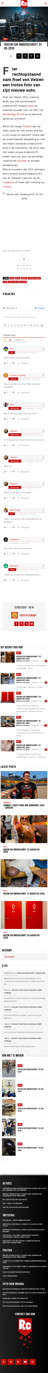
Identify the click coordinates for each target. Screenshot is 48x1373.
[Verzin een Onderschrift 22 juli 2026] (9, 1127)
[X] (25, 56)
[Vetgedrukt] (5, 325)
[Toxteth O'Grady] (15, 615)
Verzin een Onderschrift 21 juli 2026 (30, 1148)
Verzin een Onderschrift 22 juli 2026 (31, 1129)
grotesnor (14, 539)
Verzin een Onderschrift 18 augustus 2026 (28, 746)
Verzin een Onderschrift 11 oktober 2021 (31, 973)
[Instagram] (21, 624)
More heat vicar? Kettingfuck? (15, 1298)
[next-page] (8, 1161)
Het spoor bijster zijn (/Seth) (15, 1199)
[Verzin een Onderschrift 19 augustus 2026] (8, 721)
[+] (37, 325)
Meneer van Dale (23, 661)
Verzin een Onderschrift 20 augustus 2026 (28, 697)
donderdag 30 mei (13, 114)
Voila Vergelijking (10, 1276)
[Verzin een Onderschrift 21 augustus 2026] (8, 678)
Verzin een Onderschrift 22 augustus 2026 (28, 657)
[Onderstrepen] (11, 325)
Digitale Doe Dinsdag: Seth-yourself (18, 1302)
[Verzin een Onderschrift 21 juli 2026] (9, 1147)
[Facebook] (19, 56)
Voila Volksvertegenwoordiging (16, 1272)
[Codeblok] (27, 325)
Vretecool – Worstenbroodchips (17, 1220)
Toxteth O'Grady (18, 375)
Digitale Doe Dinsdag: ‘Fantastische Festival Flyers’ (24, 1289)
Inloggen (41, 308)
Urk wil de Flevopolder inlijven (16, 1207)
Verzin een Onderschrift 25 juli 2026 (31, 1070)
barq (31, 105)
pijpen (24, 278)
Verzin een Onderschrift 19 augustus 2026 (28, 721)
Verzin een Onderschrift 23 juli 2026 (31, 1109)
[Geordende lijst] (18, 325)
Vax (6, 1024)
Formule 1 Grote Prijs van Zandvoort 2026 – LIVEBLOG (23, 806)
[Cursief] (8, 325)
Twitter (7, 186)
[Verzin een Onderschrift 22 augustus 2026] (8, 657)
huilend (27, 126)
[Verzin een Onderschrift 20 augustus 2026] (8, 697)
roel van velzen (34, 278)
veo (5, 282)
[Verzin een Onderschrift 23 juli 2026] (9, 1108)
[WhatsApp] (37, 56)
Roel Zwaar (15, 510)
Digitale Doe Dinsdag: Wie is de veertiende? (20, 1306)
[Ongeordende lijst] (21, 325)
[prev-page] (3, 1161)
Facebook (8, 182)
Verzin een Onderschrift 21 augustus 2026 (28, 679)
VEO (5, 39)
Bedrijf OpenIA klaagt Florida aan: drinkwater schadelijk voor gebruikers (22, 1195)
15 (46, 725)
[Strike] (14, 325)
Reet (12, 404)
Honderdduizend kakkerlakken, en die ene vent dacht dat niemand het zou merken (25, 1189)
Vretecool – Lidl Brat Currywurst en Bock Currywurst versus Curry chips (21, 1236)
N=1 (12, 349)
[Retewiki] (32, 1362)
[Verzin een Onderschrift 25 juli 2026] (9, 1068)
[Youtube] (31, 624)
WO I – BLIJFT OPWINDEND (12, 1203)
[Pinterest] (31, 56)
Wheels (7, 802)
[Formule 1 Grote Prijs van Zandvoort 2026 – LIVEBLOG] (24, 785)
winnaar (22, 160)
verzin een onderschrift (17, 282)
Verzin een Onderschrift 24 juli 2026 (31, 1090)
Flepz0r (13, 431)
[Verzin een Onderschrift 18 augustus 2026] (8, 745)
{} (34, 325)
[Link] (30, 325)
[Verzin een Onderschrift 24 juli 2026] (9, 1088)
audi (11, 278)
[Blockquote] (24, 325)
